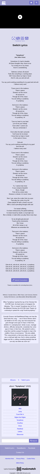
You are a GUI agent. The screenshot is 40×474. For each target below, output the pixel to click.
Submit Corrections (20, 280)
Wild (20, 408)
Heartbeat (20, 429)
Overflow (20, 423)
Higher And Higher (20, 417)
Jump (20, 411)
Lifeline (20, 431)
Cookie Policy (31, 458)
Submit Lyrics (9, 448)
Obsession (20, 434)
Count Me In (20, 414)
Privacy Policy (20, 458)
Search (34, 441)
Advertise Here (9, 458)
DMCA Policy (20, 463)
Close (20, 426)
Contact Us (20, 452)
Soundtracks (21, 448)
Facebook (31, 448)
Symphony (20, 420)
